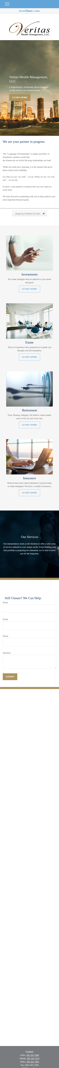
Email (5, 619)
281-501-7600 (33, 1055)
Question (7, 653)
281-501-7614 (33, 1058)
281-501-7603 (33, 1062)
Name (5, 602)
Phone (5, 636)
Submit (10, 676)
